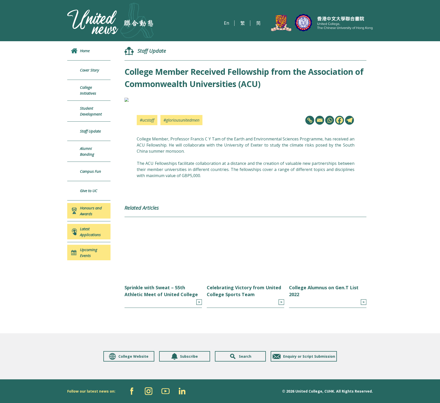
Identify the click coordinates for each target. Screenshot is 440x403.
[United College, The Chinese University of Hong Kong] (322, 23)
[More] (199, 302)
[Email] (319, 120)
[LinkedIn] (182, 391)
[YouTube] (165, 391)
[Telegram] (349, 120)
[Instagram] (148, 391)
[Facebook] (339, 120)
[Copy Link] (309, 120)
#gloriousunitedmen (181, 120)
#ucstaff (147, 120)
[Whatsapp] (329, 120)
